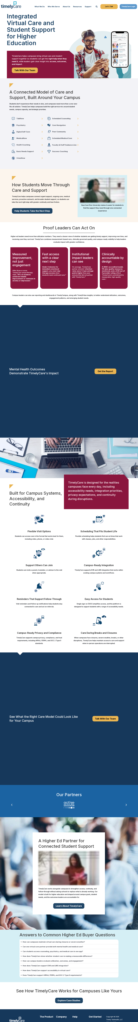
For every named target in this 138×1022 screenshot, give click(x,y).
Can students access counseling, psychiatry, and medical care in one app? (53, 951)
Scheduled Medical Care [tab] (62, 138)
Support (88, 7)
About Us (66, 7)
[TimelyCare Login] (128, 6)
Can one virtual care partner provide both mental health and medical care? (53, 947)
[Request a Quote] (109, 6)
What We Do (40, 7)
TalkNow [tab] (20, 119)
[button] (96, 6)
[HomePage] (11, 5)
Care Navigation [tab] (59, 125)
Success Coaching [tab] (60, 151)
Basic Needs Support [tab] (25, 151)
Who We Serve (54, 7)
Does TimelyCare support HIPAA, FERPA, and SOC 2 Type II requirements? (52, 975)
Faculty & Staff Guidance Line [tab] (64, 145)
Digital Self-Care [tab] (23, 132)
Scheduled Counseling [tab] (61, 119)
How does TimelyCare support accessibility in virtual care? (46, 970)
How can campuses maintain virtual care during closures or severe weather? (54, 942)
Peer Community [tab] (59, 132)
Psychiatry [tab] (20, 125)
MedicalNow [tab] (21, 138)
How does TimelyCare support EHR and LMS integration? (45, 966)
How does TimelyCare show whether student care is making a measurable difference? (57, 956)
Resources (77, 7)
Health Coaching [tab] (23, 145)
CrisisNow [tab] (20, 158)
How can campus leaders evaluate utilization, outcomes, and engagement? (53, 961)
